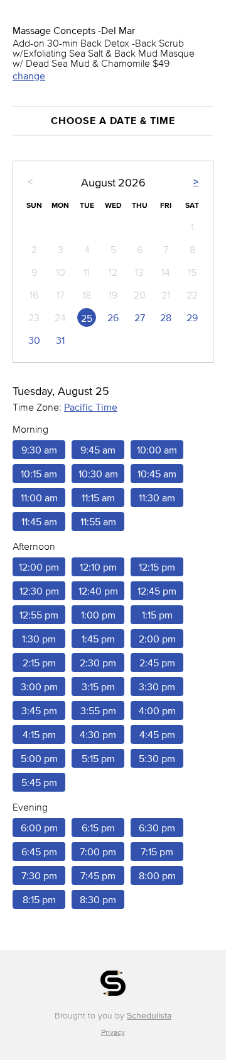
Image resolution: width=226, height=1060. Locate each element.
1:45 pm (98, 638)
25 (86, 318)
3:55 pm (98, 710)
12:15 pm (157, 567)
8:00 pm (157, 875)
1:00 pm (98, 614)
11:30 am (157, 497)
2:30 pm (98, 662)
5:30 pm (157, 758)
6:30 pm (157, 827)
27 (139, 317)
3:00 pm (39, 686)
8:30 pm (98, 899)
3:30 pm (157, 686)
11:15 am (98, 497)
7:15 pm (157, 851)
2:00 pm (157, 638)
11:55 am (98, 521)
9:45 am (98, 449)
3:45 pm (39, 710)
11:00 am (39, 497)
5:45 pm (39, 782)
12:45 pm (156, 590)
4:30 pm (98, 734)
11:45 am (39, 521)
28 (165, 317)
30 (34, 340)
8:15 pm (39, 899)
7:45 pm (98, 875)
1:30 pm (39, 638)
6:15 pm (98, 827)
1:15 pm (157, 614)
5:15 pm (98, 758)
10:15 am (39, 473)
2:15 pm (39, 662)
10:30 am (98, 473)
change (29, 75)
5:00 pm (39, 758)
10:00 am (157, 449)
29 (192, 317)
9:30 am (39, 449)
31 (60, 340)
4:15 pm (39, 734)
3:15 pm (98, 686)
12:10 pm (98, 567)
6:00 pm (39, 827)
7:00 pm (98, 851)
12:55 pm (38, 614)
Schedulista (149, 1015)
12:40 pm (98, 590)
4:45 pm (157, 734)
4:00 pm (157, 710)
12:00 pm (39, 567)
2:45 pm (157, 662)
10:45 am (156, 473)
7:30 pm (39, 875)
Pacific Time (90, 407)
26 (113, 317)
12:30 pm (39, 590)
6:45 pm (39, 851)
